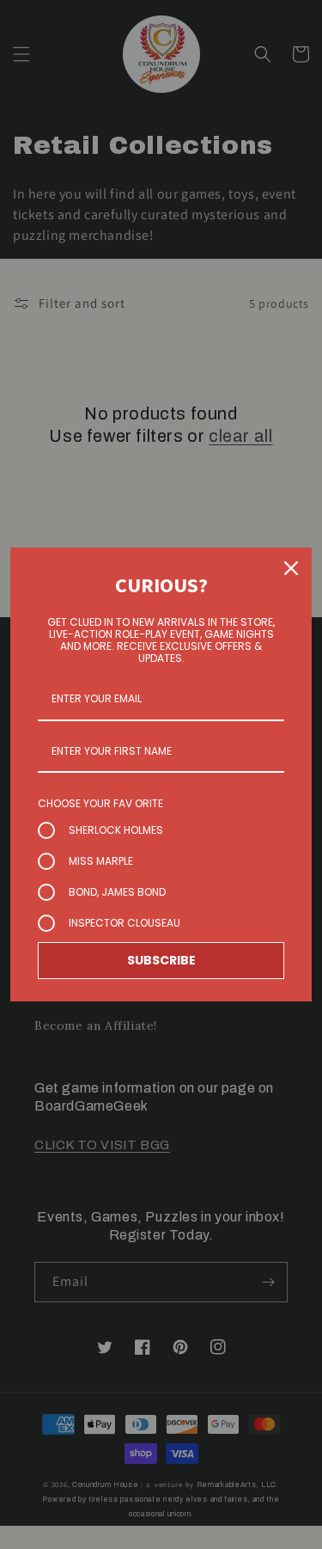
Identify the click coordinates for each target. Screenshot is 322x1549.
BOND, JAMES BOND (117, 892)
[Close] (291, 568)
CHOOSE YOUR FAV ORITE (100, 803)
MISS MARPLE (101, 861)
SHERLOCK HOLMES (116, 830)
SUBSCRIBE (161, 960)
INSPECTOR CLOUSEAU (124, 922)
